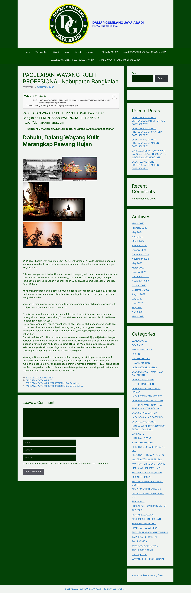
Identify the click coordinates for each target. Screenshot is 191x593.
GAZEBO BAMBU (141, 358)
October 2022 (139, 285)
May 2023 (137, 263)
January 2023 (139, 272)
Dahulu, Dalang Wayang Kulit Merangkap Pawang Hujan (52, 105)
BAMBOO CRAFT (141, 340)
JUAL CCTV (138, 434)
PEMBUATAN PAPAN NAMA (146, 489)
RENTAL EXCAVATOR (143, 514)
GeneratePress (120, 589)
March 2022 (138, 316)
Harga (66, 52)
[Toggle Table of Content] (113, 96)
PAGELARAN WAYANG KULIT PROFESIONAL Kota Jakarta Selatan (54, 386)
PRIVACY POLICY (110, 52)
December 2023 (140, 254)
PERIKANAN (138, 501)
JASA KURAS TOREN (143, 384)
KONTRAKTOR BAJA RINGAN (147, 459)
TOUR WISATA (139, 541)
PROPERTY (137, 510)
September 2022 (140, 290)
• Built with (89, 589)
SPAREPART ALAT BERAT (145, 528)
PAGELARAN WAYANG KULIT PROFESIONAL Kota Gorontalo (52, 383)
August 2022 (138, 294)
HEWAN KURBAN (141, 363)
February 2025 (139, 228)
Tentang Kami (41, 52)
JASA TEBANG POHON (144, 421)
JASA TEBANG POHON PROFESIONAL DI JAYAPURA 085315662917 (147, 132)
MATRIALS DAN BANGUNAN (147, 472)
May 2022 (137, 307)
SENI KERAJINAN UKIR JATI (146, 519)
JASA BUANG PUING (143, 379)
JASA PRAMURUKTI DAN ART (147, 400)
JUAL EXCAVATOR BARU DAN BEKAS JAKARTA (144, 52)
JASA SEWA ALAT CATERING (147, 417)
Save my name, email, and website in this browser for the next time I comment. (67, 463)
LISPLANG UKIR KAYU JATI (146, 468)
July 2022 (137, 298)
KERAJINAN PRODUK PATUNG (148, 455)
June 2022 (137, 303)
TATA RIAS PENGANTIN (144, 537)
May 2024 (137, 232)
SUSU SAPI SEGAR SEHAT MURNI (150, 532)
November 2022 (140, 281)
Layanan (90, 52)
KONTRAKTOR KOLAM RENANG (148, 463)
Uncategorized (139, 554)
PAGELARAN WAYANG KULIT (39, 380)
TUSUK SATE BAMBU (143, 550)
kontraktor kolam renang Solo (147, 575)
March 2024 (138, 241)
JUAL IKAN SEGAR (142, 438)
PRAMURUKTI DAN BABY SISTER (149, 506)
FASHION (136, 354)
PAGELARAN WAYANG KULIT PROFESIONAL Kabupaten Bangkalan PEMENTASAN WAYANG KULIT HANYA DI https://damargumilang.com (75, 101)
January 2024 (139, 250)
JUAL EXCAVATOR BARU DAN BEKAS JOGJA (119, 60)
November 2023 (140, 259)
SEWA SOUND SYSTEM (144, 523)
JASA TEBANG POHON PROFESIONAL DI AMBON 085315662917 (145, 143)
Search (135, 73)
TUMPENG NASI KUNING (145, 545)
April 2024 (137, 236)
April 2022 (137, 312)
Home (27, 52)
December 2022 (140, 276)
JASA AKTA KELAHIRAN (144, 367)
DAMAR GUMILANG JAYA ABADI (118, 23)
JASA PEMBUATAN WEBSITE (147, 396)
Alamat (78, 52)
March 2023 (138, 267)
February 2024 (139, 245)
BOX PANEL (138, 345)
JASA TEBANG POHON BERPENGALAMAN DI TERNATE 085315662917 (148, 120)
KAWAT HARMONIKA (143, 442)
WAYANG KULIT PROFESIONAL (39, 377)
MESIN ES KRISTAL (142, 477)
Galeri (56, 52)
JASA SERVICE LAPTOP (144, 413)
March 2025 (138, 223)
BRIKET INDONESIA (142, 349)
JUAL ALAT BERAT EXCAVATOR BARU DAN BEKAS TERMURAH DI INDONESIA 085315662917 (149, 154)
